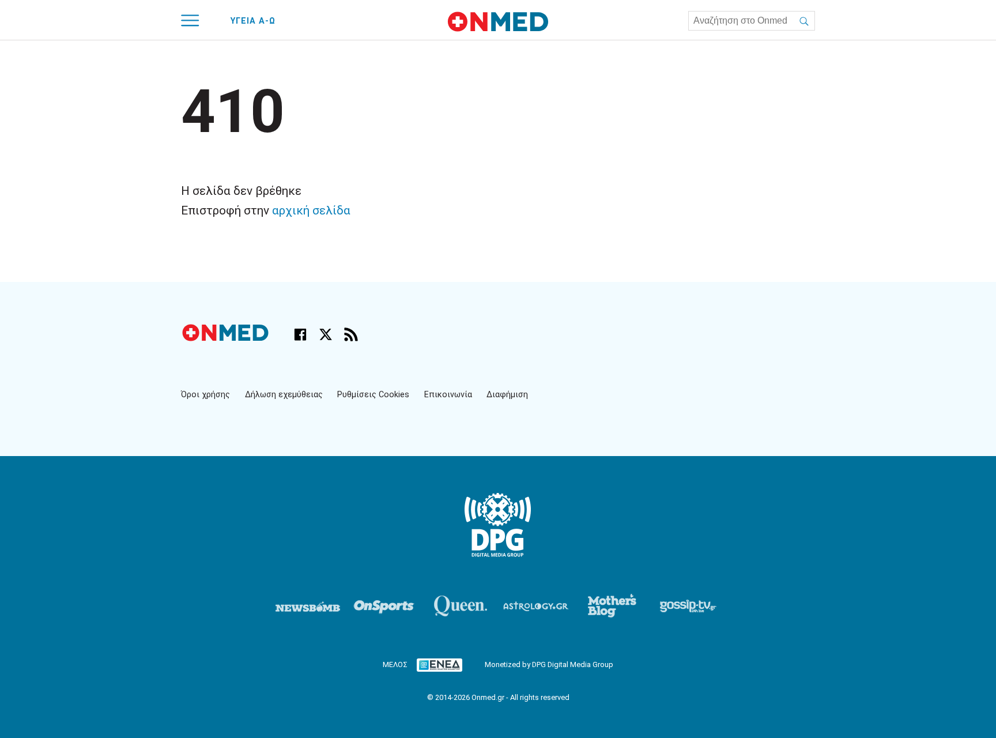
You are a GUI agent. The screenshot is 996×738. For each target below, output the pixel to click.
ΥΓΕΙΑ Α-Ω (253, 21)
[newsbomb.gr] (308, 606)
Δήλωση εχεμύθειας (284, 395)
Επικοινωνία (448, 395)
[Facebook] (300, 334)
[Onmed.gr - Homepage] (498, 22)
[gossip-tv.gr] (688, 606)
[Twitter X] (326, 334)
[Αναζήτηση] (804, 21)
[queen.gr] (460, 606)
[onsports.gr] (384, 606)
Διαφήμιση (507, 395)
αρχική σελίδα (311, 210)
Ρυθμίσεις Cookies (373, 395)
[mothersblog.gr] (612, 606)
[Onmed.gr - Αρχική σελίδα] (226, 338)
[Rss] (351, 334)
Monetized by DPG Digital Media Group (549, 664)
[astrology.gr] (536, 606)
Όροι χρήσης (205, 395)
